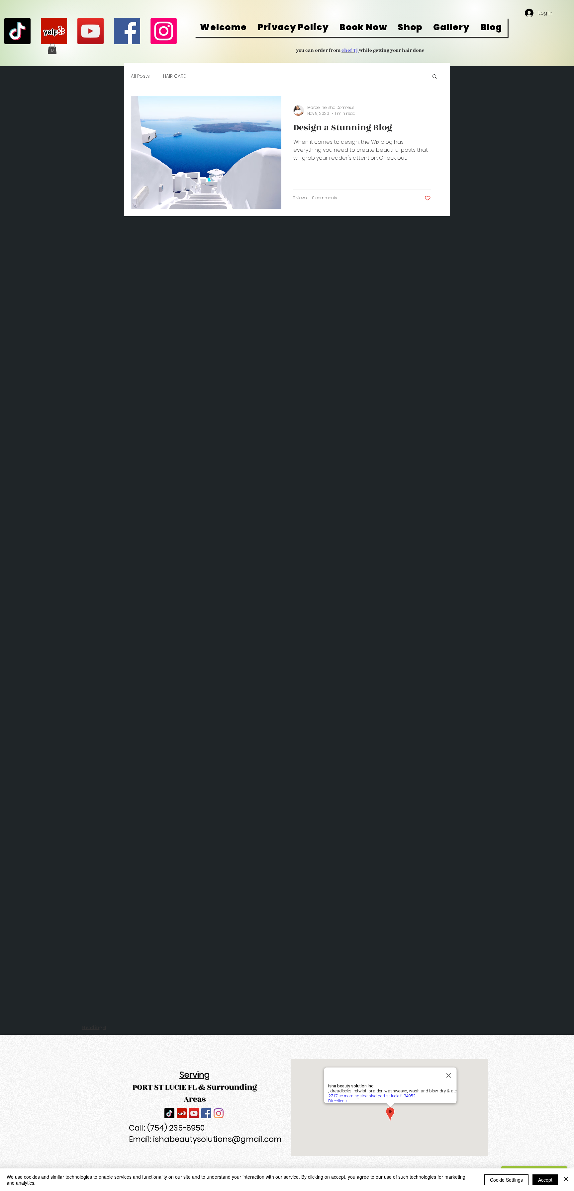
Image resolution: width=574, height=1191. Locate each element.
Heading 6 (94, 1027)
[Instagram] (163, 31)
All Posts (140, 76)
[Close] (566, 1180)
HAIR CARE (174, 76)
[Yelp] (54, 31)
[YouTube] (90, 31)
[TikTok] (17, 31)
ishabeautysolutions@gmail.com (217, 1139)
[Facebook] (127, 31)
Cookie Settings (506, 1179)
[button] (52, 48)
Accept (545, 1179)
